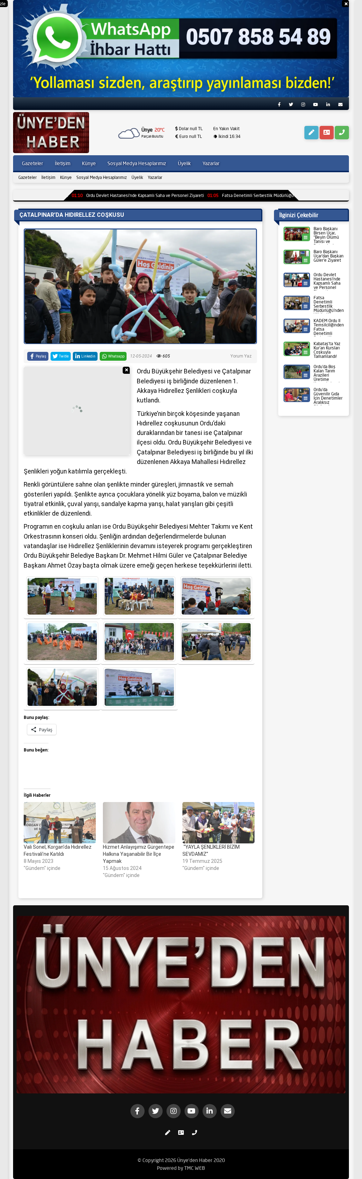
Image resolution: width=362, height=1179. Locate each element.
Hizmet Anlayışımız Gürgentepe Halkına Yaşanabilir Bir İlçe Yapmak (138, 854)
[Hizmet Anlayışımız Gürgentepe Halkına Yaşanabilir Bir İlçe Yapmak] (139, 822)
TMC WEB (194, 1168)
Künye (66, 177)
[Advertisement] (77, 411)
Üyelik (137, 177)
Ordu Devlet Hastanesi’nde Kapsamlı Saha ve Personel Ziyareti (96, 195)
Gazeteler (27, 177)
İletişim (48, 177)
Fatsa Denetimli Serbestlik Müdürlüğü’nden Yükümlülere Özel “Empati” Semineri (249, 195)
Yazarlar (155, 177)
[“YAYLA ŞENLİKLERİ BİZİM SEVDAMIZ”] (218, 822)
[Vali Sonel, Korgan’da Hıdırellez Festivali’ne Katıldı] (60, 822)
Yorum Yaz (241, 356)
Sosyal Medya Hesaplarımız (101, 177)
